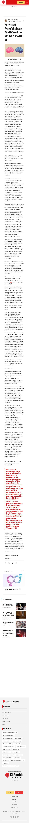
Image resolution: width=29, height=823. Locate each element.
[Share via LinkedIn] (12, 563)
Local (3, 710)
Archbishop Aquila (9, 735)
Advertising (14, 796)
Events (19, 754)
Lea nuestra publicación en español (14, 771)
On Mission (5, 718)
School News (8, 757)
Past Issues (14, 804)
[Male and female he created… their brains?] (14, 580)
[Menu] (27, 2)
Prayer (6, 741)
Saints (6, 752)
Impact (6, 760)
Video (3, 724)
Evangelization (16, 741)
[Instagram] (15, 817)
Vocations (19, 738)
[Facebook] (11, 817)
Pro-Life (17, 743)
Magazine (7, 749)
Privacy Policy (14, 807)
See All (22, 571)
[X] (13, 817)
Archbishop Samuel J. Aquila (11, 766)
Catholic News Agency (18, 760)
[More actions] (23, 20)
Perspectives (8, 558)
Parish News (21, 746)
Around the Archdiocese (10, 732)
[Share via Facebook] (5, 563)
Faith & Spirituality (6, 712)
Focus (6, 763)
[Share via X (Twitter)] (9, 563)
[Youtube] (18, 817)
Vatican (16, 749)
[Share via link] (16, 563)
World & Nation (6, 721)
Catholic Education (9, 746)
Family (17, 757)
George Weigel (8, 738)
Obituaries (14, 799)
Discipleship (7, 743)
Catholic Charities (9, 754)
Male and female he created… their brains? (13, 590)
